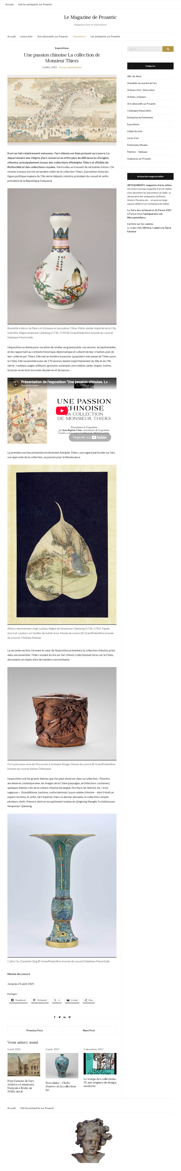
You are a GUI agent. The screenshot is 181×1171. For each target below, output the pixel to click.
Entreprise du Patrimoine (140, 117)
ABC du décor (134, 76)
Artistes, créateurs (136, 96)
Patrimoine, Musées (137, 145)
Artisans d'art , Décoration (140, 90)
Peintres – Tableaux (137, 151)
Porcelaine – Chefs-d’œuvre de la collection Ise (61, 1086)
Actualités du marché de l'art (142, 83)
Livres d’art (26, 36)
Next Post (89, 1030)
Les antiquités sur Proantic (105, 36)
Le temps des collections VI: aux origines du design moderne (100, 1082)
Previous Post (35, 1030)
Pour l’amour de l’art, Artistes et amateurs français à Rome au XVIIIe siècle (20, 1086)
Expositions (79, 36)
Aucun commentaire (70, 67)
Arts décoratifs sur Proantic (52, 36)
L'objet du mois (134, 131)
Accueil (9, 4)
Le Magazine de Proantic (90, 17)
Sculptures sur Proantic (139, 158)
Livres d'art (133, 138)
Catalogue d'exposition (139, 110)
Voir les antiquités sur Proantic (35, 4)
